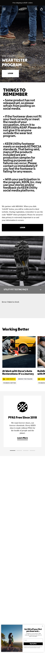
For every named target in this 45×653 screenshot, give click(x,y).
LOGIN (10, 73)
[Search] (36, 9)
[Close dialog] (43, 626)
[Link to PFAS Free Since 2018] (22, 421)
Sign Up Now (33, 643)
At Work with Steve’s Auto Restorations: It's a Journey (18, 372)
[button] (4, 9)
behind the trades (25, 379)
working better (9, 383)
